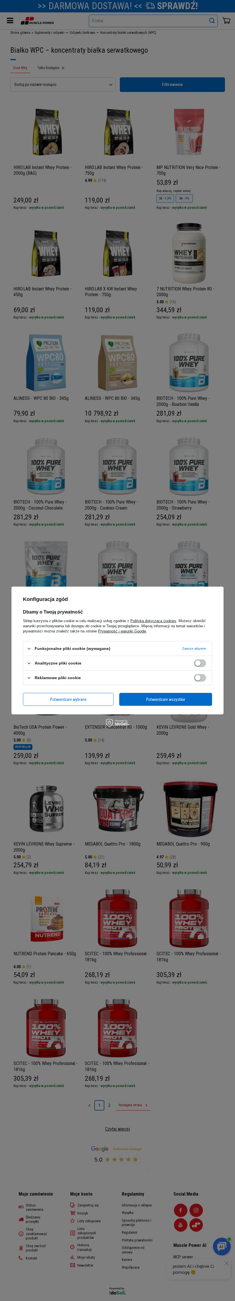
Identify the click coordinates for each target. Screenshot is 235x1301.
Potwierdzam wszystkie (165, 699)
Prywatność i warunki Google (122, 631)
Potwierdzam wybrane (68, 699)
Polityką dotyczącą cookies (153, 621)
